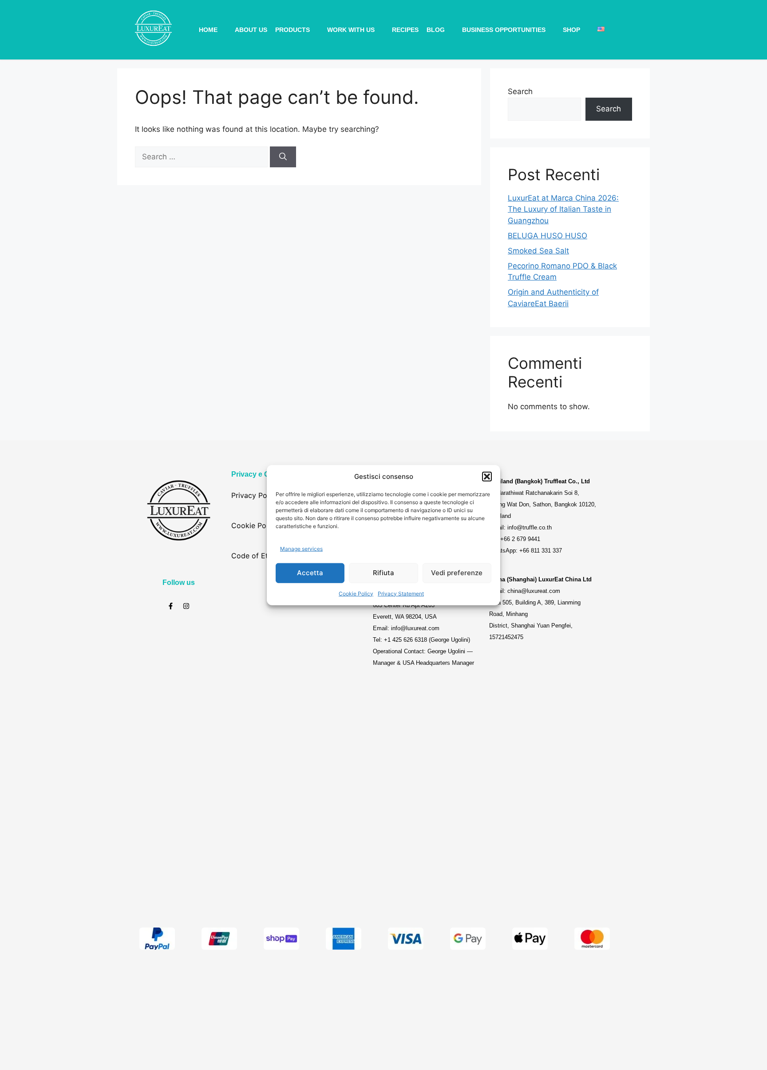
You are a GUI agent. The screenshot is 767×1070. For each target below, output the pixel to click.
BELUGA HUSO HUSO (547, 235)
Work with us (351, 29)
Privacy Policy (255, 495)
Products (292, 29)
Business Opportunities (504, 29)
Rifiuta (383, 573)
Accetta (310, 573)
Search (520, 91)
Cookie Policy (356, 593)
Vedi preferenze (456, 573)
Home (208, 29)
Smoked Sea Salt (538, 250)
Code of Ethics (256, 555)
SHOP (571, 29)
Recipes (405, 29)
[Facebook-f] (170, 606)
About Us (251, 29)
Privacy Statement (401, 593)
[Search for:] (202, 156)
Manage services (301, 548)
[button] (486, 476)
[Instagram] (186, 606)
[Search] (283, 157)
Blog (436, 29)
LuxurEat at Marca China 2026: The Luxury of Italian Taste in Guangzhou (563, 209)
